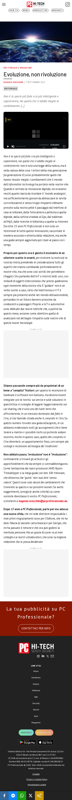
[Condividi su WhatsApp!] (21, 795)
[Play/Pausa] (8, 146)
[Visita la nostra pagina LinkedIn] (43, 656)
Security (36, 703)
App (36, 696)
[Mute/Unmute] (13, 146)
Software (36, 690)
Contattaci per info (35, 628)
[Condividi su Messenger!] (13, 795)
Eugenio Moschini (13, 82)
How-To (13, 10)
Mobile (36, 684)
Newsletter (40, 10)
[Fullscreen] (64, 146)
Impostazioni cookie (37, 784)
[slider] (21, 146)
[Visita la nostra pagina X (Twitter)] (47, 656)
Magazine (26, 67)
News (26, 10)
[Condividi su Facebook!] (4, 795)
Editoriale (10, 67)
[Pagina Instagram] (67, 4)
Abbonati (57, 10)
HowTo (36, 709)
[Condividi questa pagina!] (39, 795)
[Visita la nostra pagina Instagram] (38, 656)
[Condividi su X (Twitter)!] (30, 795)
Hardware (35, 677)
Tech (36, 716)
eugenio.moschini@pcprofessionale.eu (43, 501)
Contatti (35, 774)
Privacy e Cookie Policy (36, 779)
